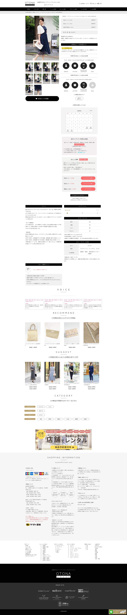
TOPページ (26, 544)
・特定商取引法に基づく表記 (30, 554)
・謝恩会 (44, 550)
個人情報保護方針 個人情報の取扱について (79, 195)
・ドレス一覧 (27, 546)
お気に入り (94, 3)
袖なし (57, 552)
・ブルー (71, 552)
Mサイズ (41, 410)
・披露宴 (44, 548)
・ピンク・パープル (73, 549)
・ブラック (71, 546)
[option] (42, 38)
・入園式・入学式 (45, 557)
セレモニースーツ (60, 545)
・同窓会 (44, 552)
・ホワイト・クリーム (74, 554)
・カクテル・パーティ (46, 556)
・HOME (26, 545)
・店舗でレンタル (28, 549)
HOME (28, 9)
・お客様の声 (97, 544)
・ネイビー (71, 545)
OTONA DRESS (28, 12)
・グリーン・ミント (73, 553)
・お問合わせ (27, 553)
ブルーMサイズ (79, 98)
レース (57, 548)
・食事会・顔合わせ (46, 560)
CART (100, 3)
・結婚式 (44, 545)
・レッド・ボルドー (73, 550)
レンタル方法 (84, 9)
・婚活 (43, 553)
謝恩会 (58, 419)
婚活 (41, 419)
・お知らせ (96, 545)
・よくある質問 (27, 552)
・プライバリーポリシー (29, 556)
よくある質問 (93, 9)
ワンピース (41, 406)
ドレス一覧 (36, 9)
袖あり (57, 550)
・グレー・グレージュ (74, 557)
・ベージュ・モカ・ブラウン (75, 548)
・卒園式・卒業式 (45, 558)
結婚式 (85, 419)
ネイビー (38, 12)
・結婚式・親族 (45, 546)
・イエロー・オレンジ (74, 556)
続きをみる (27, 307)
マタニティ (58, 549)
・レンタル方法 (27, 550)
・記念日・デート (45, 554)
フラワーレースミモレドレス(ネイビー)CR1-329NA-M (51, 12)
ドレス (49, 406)
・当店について (27, 548)
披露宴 (76, 419)
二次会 (67, 419)
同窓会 (49, 419)
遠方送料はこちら (81, 152)
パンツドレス (59, 546)
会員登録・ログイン (85, 3)
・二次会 (44, 549)
